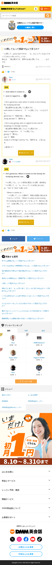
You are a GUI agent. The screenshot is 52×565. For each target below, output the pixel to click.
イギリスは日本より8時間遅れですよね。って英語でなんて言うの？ (26, 266)
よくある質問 (32, 395)
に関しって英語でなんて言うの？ (13, 283)
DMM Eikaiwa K (39, 343)
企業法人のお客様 (26, 547)
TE (39, 372)
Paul (13, 343)
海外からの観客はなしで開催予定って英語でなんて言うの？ (23, 278)
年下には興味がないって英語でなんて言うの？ (18, 261)
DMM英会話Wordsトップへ (12, 407)
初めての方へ (6, 395)
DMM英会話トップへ (35, 401)
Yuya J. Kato (13, 358)
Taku (13, 372)
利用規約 (5, 401)
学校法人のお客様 (26, 554)
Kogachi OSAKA (39, 358)
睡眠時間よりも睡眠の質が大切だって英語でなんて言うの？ (23, 318)
